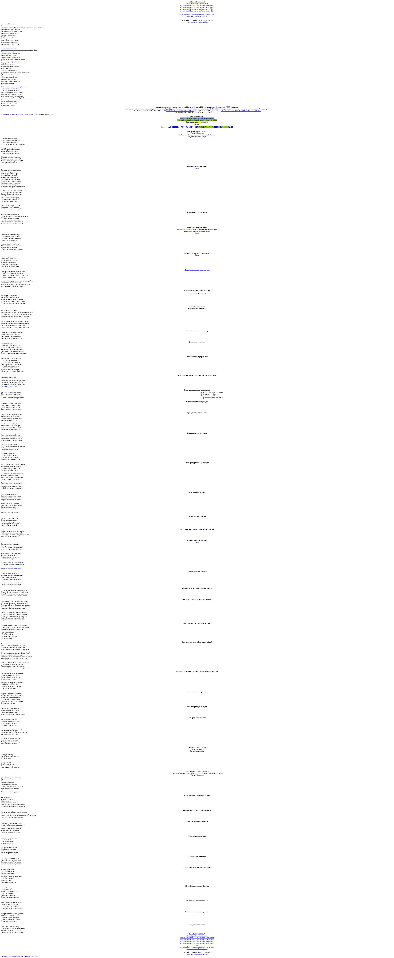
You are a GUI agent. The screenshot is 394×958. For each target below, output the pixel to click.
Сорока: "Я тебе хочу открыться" (10, 59)
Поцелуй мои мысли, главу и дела (197, 270)
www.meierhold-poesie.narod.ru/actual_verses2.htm (197, 7)
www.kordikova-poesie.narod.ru (197, 22)
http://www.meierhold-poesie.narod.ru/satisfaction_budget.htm (19, 50)
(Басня (22, 59)
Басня (18, 53)
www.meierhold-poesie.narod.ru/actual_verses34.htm (197, 15)
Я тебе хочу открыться (200, 253)
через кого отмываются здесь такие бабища (197, 231)
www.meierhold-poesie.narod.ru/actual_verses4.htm (197, 11)
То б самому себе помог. (9, 386)
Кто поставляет (182, 229)
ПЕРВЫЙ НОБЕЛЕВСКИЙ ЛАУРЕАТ (180, 111)
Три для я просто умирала (197, 122)
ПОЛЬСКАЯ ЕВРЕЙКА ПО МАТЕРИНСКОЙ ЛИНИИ (241, 111)
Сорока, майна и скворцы (8, 88)
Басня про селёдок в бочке (8, 53)
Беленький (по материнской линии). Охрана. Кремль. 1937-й (20, 114)
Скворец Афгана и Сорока (8, 57)
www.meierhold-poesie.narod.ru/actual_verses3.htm (197, 9)
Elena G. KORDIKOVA (197, 2)
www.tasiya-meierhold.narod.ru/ (197, 16)
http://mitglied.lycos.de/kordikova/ (197, 3)
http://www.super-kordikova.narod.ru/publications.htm (197, 118)
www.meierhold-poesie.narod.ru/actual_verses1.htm (197, 5)
